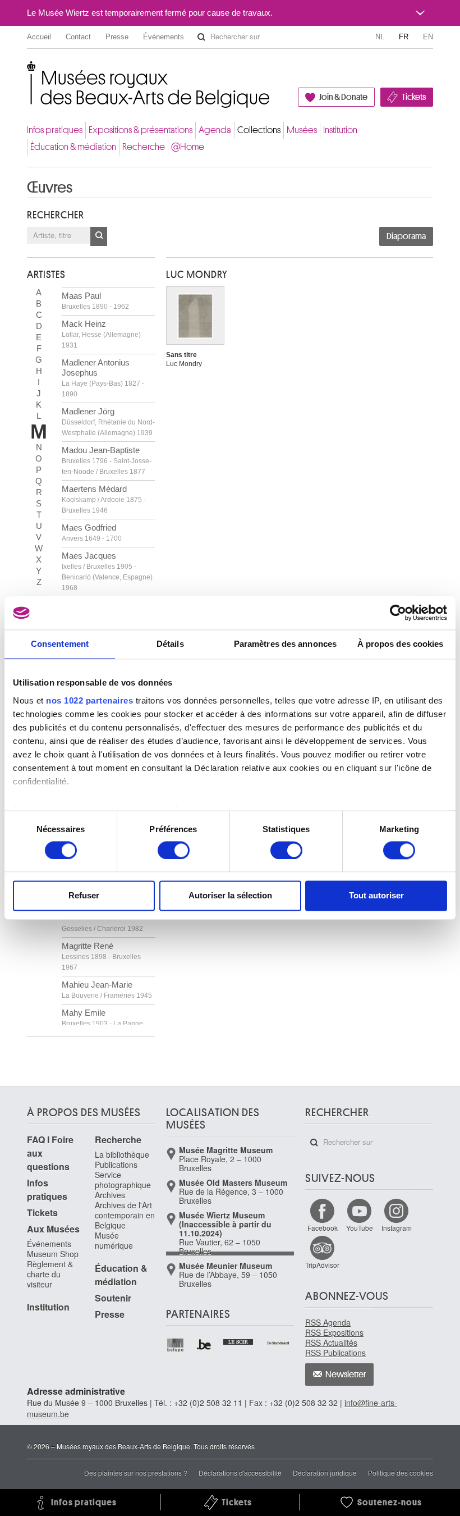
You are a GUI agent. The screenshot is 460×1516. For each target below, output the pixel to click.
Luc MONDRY (197, 275)
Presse (116, 37)
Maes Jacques (107, 571)
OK (98, 236)
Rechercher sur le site (201, 37)
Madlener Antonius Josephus (103, 378)
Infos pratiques (54, 130)
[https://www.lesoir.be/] (238, 1341)
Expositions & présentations (140, 130)
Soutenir (113, 1297)
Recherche (143, 147)
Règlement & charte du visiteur (50, 1274)
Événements (163, 37)
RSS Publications (335, 1353)
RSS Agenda (328, 1322)
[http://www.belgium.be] (204, 1345)
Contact (78, 37)
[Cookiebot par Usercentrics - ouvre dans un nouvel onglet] (398, 612)
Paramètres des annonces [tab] (285, 644)
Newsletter (345, 1374)
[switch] (174, 850)
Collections (258, 130)
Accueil (39, 37)
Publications (116, 1164)
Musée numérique (114, 1240)
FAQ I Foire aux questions (50, 1153)
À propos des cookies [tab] (400, 644)
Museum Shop (53, 1254)
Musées (302, 130)
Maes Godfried (92, 532)
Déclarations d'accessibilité (240, 1472)
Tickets (414, 97)
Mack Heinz (101, 334)
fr (403, 37)
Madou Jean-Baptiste (106, 460)
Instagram (396, 1227)
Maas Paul (95, 300)
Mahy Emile (102, 1023)
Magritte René (101, 956)
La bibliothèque (122, 1154)
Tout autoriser (376, 896)
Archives (110, 1195)
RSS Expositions (334, 1332)
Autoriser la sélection (230, 896)
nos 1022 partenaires (89, 700)
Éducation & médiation (73, 147)
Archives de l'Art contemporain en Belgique (125, 1215)
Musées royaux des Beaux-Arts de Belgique (27, 72)
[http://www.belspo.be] (176, 1345)
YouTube (359, 1227)
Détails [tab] (170, 644)
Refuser (83, 896)
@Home (187, 147)
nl (379, 37)
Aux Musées (53, 1228)
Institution (340, 130)
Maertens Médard (104, 499)
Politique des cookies (400, 1472)
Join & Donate (343, 97)
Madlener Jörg (108, 422)
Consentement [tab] (60, 644)
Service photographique (123, 1180)
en (428, 37)
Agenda (215, 130)
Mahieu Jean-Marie (107, 989)
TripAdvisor (322, 1265)
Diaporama (406, 236)
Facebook (322, 1227)
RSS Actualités (331, 1342)
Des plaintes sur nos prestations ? (135, 1472)
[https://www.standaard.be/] (278, 1343)
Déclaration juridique (325, 1472)
